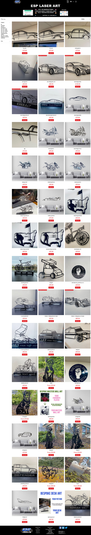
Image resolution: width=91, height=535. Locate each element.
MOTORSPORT (3, 27)
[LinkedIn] (63, 527)
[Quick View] (24, 34)
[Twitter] (66, 527)
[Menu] (76, 1)
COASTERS (3, 25)
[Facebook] (60, 527)
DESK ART (2, 26)
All (1, 24)
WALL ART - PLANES (4, 35)
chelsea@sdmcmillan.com (61, 533)
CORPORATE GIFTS (4, 33)
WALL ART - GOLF (4, 32)
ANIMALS (2, 34)
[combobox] (86, 19)
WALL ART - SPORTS (4, 31)
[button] (67, 1)
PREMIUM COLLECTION (5, 36)
